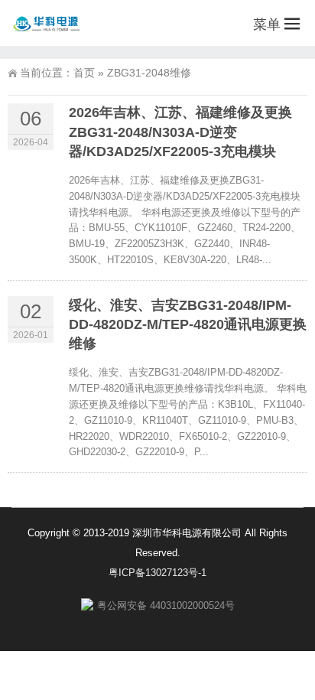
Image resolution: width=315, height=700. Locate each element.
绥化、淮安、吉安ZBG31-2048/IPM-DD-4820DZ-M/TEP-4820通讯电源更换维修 (188, 324)
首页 (84, 73)
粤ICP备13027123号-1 (157, 572)
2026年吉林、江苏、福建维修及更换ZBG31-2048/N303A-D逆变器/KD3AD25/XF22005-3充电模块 (180, 131)
